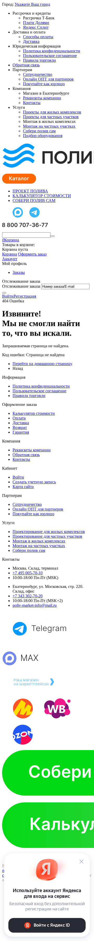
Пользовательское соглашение (50, 55)
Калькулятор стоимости (34, 413)
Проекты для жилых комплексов (52, 112)
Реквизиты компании (42, 98)
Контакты (31, 102)
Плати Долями (36, 22)
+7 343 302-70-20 (28, 596)
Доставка (31, 41)
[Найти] (52, 236)
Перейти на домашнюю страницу (42, 363)
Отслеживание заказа (21, 286)
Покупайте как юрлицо (44, 84)
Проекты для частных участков (51, 117)
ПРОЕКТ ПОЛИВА (30, 191)
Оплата (19, 418)
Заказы (19, 272)
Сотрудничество (37, 74)
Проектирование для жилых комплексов (49, 531)
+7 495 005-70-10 (28, 573)
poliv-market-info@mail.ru (35, 605)
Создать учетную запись (34, 482)
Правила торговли (39, 60)
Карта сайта (23, 486)
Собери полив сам (39, 131)
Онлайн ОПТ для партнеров (48, 79)
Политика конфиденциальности (51, 51)
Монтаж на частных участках (49, 126)
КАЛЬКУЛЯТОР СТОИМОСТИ (42, 196)
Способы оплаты (38, 37)
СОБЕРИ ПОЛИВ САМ (34, 200)
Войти (8, 296)
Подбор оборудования (42, 135)
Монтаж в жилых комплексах (39, 541)
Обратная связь (26, 65)
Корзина (9, 254)
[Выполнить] (4, 293)
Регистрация (25, 296)
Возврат (20, 427)
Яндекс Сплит (36, 27)
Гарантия (21, 432)
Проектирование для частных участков (47, 536)
